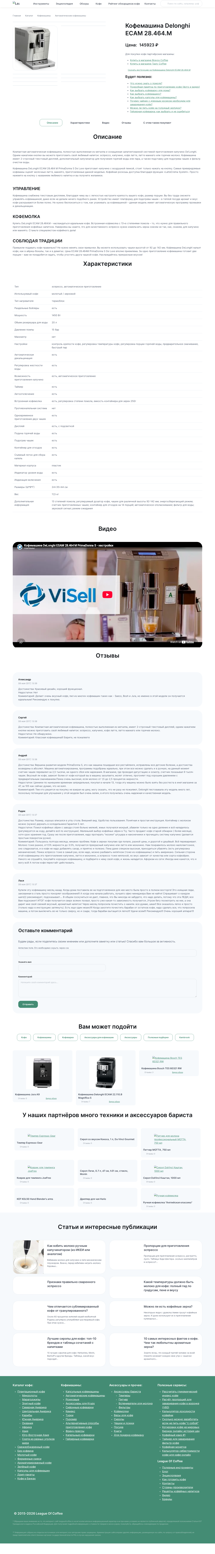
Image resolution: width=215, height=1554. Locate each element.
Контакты (150, 3)
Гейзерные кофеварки (80, 1439)
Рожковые (72, 1399)
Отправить (28, 1004)
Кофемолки (121, 1411)
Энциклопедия (64, 3)
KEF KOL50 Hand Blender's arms (35, 1198)
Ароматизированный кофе (34, 1462)
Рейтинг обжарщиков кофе (124, 3)
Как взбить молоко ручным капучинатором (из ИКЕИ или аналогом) (68, 1250)
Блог (165, 1471)
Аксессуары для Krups (80, 1403)
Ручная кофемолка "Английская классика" (167, 1202)
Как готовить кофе (174, 1479)
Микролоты (29, 1395)
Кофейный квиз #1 (173, 1435)
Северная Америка (34, 1407)
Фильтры (124, 1407)
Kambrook (184, 1037)
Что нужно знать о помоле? (146, 83)
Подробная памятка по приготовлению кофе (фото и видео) (165, 86)
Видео (105, 122)
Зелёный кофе (26, 1466)
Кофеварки (68, 1037)
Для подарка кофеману (129, 1435)
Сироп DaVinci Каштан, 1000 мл (161, 1177)
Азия (25, 1431)
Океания (27, 1423)
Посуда (118, 1427)
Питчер (123, 1399)
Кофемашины (44, 15)
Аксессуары (130, 1037)
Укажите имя (24, 962)
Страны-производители (177, 1487)
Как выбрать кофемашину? (145, 93)
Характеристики (80, 122)
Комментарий (25, 976)
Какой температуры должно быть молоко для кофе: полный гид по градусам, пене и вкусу (169, 1286)
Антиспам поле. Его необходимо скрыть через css (43, 948)
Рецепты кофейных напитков (180, 1491)
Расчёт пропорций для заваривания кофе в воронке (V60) (180, 1403)
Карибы (27, 1415)
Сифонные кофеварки (80, 1407)
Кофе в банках (26, 1478)
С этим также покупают (157, 122)
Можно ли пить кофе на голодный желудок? (155, 107)
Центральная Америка (36, 1411)
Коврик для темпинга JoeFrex (34, 1177)
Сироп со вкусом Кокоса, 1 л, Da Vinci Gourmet (107, 1139)
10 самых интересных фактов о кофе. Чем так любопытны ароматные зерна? (171, 1343)
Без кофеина (25, 1450)
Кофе (99, 3)
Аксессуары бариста (127, 1391)
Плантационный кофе (31, 1391)
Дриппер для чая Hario (93, 1198)
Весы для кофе (123, 1415)
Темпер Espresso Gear (29, 1142)
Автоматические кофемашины (70, 15)
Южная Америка (32, 1419)
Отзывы (126, 122)
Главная (17, 15)
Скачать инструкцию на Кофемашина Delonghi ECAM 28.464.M (159, 70)
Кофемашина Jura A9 (27, 1094)
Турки (69, 1415)
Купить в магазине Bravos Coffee (149, 60)
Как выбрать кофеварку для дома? (150, 90)
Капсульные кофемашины (82, 1391)
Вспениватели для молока (136, 1403)
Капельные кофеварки (80, 1435)
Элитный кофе (31, 1403)
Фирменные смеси (29, 1458)
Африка (27, 1427)
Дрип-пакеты (26, 1474)
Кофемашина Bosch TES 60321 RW (161, 1068)
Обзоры (84, 3)
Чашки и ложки (124, 1423)
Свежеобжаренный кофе (33, 1446)
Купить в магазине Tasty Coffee (148, 63)
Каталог (29, 15)
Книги (118, 1431)
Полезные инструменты (177, 1467)
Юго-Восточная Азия (35, 1435)
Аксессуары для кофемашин (99, 1037)
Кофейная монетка (174, 1446)
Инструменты (41, 3)
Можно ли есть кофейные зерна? (168, 1306)
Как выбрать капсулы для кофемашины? (153, 97)
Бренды (167, 1499)
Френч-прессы (75, 1431)
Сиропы (119, 1419)
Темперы (124, 1395)
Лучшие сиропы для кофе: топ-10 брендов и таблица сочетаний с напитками (71, 1343)
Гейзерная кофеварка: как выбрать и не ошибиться (160, 111)
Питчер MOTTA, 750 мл (157, 1149)
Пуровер (71, 1419)
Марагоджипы (31, 1399)
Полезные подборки (158, 1037)
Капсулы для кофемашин (33, 1470)
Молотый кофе (27, 1454)
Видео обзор (51, 1098)
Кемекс (70, 1411)
